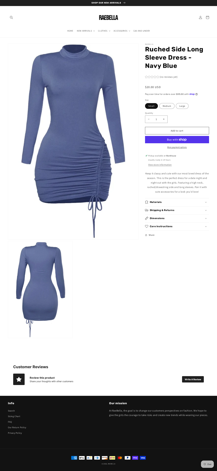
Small (151, 105)
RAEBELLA (111, 464)
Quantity (149, 113)
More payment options (177, 147)
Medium (167, 105)
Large (182, 105)
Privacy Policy (15, 432)
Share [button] (152, 234)
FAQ (10, 421)
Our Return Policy (17, 427)
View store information (160, 164)
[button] (11, 17)
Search (11, 410)
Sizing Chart (14, 416)
